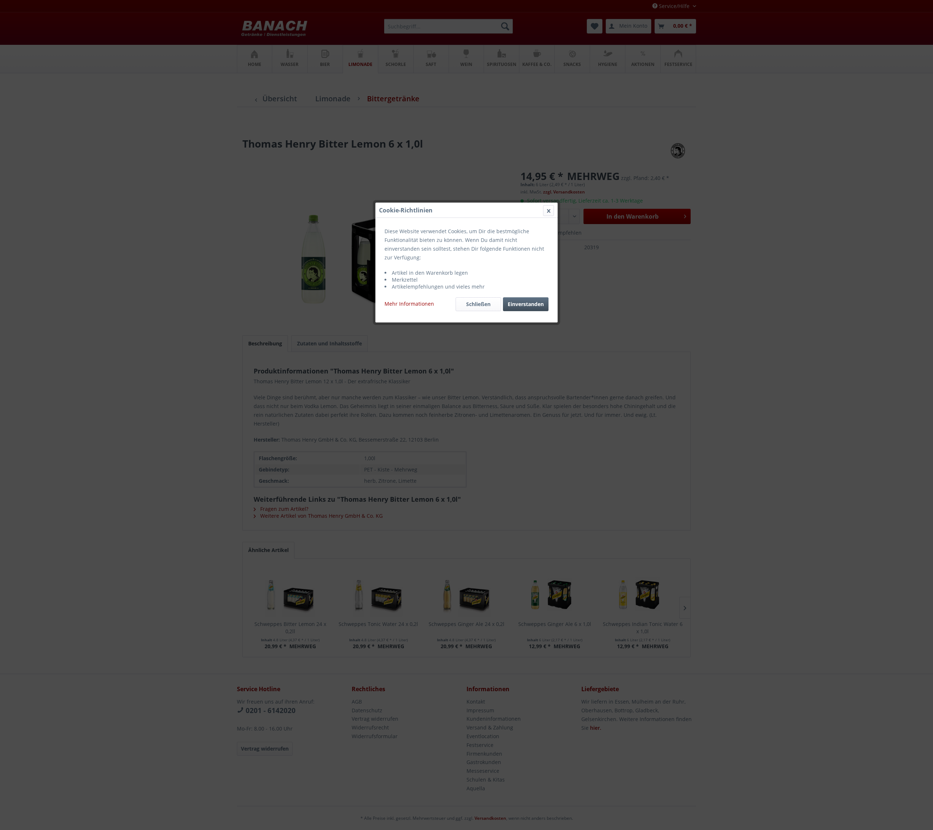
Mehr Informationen (409, 303)
